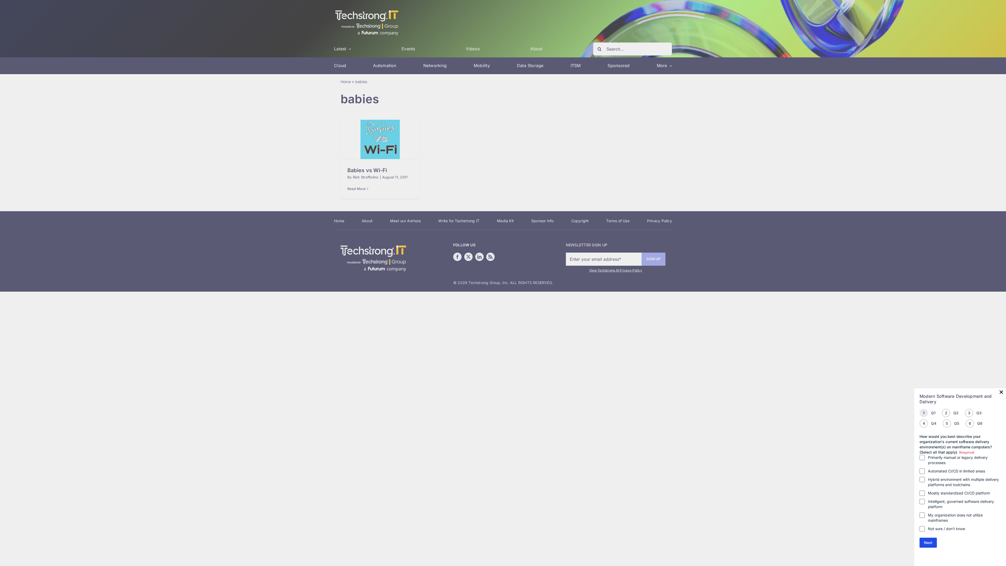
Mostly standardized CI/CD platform (959, 493)
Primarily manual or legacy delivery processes (958, 460)
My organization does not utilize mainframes (955, 518)
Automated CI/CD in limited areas (956, 471)
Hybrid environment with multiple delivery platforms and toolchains (963, 482)
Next (928, 542)
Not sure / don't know (946, 528)
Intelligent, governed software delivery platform (961, 504)
